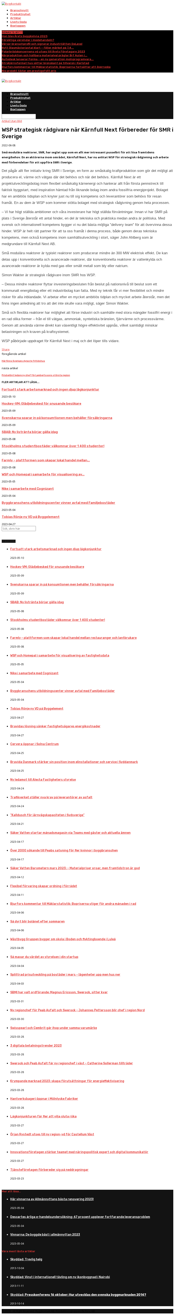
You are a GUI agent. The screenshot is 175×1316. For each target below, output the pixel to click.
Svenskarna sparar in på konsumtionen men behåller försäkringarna (57, 418)
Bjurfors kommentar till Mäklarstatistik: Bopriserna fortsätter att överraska (56, 66)
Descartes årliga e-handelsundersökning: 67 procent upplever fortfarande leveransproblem (80, 1217)
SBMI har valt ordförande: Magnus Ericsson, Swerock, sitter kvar (59, 992)
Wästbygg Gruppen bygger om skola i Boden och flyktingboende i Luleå (63, 939)
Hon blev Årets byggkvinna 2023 (24, 36)
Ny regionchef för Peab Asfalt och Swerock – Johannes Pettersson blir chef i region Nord (77, 1010)
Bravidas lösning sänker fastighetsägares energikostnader (55, 726)
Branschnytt (19, 10)
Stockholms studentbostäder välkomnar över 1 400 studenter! (53, 446)
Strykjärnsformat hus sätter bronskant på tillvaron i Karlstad (45, 63)
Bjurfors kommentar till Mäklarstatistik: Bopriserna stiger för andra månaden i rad (73, 904)
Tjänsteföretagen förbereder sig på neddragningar (49, 1170)
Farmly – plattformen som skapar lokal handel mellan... (46, 460)
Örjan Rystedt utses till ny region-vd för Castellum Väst (52, 1134)
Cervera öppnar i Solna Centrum (34, 744)
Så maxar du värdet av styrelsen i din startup (44, 957)
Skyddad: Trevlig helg (26, 1259)
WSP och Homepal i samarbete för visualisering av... (43, 474)
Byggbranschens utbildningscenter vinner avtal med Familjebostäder (58, 503)
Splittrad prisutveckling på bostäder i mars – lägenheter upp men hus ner (65, 974)
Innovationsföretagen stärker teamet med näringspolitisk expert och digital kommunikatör (79, 1152)
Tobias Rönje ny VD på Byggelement (31, 517)
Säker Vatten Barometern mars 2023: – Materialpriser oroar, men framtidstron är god (75, 868)
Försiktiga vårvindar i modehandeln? (28, 40)
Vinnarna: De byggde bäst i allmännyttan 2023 (45, 1234)
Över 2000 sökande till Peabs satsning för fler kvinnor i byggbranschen (64, 850)
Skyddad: (78, 1295)
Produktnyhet (20, 14)
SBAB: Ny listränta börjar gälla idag (30, 432)
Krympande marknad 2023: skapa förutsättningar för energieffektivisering (67, 1081)
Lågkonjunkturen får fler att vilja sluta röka (43, 1116)
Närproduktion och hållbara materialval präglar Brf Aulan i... (44, 55)
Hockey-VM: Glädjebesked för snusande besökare (41, 403)
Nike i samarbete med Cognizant (28, 489)
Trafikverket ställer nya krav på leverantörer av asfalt (51, 797)
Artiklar (15, 18)
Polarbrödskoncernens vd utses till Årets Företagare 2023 (43, 51)
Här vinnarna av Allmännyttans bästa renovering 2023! (52, 1199)
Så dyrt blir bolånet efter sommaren (37, 921)
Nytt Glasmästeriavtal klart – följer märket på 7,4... (38, 47)
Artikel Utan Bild (12, 121)
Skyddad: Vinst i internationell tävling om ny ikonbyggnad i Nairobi (60, 1277)
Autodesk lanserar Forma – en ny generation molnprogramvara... (48, 59)
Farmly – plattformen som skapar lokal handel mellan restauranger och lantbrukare (73, 638)
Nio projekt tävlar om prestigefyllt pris (29, 70)
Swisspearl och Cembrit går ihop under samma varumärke (53, 1028)
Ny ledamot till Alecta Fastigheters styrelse (43, 779)
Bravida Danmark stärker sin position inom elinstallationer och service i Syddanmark (74, 762)
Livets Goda (18, 21)
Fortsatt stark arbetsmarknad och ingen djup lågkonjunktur (50, 389)
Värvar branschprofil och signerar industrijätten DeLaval (42, 43)
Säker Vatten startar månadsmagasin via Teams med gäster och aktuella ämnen (70, 833)
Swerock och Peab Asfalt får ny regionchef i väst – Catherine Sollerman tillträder (71, 1063)
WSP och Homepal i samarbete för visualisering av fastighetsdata (59, 655)
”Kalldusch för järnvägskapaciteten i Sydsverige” (47, 815)
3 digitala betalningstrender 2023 (36, 1045)
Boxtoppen (18, 25)
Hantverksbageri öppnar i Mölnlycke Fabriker (44, 1099)
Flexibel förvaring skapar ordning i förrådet (43, 886)
